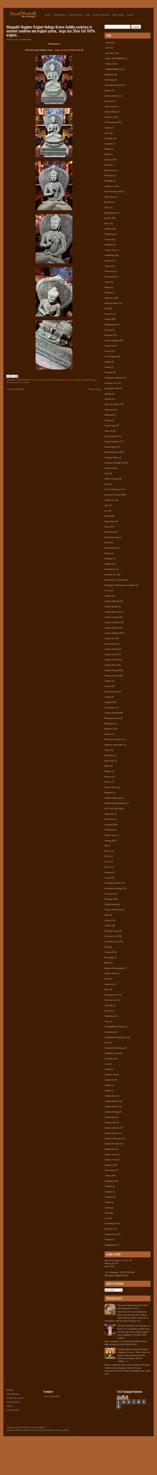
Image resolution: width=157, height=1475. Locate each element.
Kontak (130, 14)
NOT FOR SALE (111, 808)
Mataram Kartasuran (114, 739)
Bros (107, 223)
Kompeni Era (110, 574)
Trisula (108, 1202)
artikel (107, 127)
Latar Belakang (12, 1394)
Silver (107, 1010)
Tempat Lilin (110, 1122)
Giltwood (109, 414)
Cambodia (109, 234)
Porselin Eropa (111, 941)
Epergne (108, 335)
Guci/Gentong (111, 436)
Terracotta (109, 1170)
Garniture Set (111, 383)
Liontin (108, 697)
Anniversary (110, 106)
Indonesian (110, 468)
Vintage (108, 1239)
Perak (107, 877)
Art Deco (109, 117)
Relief (107, 962)
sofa (107, 1042)
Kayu (107, 526)
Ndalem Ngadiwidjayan (115, 803)
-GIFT (107, 47)
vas (106, 1218)
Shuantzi (108, 1005)
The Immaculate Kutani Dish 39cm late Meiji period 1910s (132, 1307)
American (109, 101)
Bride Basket (110, 212)
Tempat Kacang (112, 1111)
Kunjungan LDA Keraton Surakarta (120, 585)
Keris (107, 542)
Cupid (107, 281)
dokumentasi (110, 324)
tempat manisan (112, 1127)
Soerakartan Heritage (114, 1037)
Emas (107, 329)
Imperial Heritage (51, 380)
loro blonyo (110, 707)
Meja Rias (109, 755)
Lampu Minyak (111, 670)
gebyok (108, 393)
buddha (39, 380)
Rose (107, 978)
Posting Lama (95, 389)
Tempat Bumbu (111, 1106)
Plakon (108, 925)
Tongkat (108, 1191)
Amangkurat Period (113, 85)
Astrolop (108, 138)
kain (106, 510)
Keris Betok (110, 548)
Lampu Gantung (112, 601)
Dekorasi (109, 297)
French (108, 351)
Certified (109, 244)
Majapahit (109, 723)
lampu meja (110, 665)
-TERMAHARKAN (22, 380)
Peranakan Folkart (113, 883)
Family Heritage (112, 340)
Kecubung (109, 532)
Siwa (107, 1021)
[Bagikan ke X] (13, 376)
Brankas (108, 202)
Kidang (108, 553)
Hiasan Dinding (111, 441)
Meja (107, 750)
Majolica (108, 728)
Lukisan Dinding (112, 712)
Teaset (108, 1090)
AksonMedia (28, 1430)
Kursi (107, 590)
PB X (107, 867)
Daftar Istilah (118, 14)
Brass (107, 207)
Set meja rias (111, 1000)
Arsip (87, 14)
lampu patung (111, 675)
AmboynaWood (112, 95)
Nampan (108, 792)
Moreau (108, 776)
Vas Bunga (109, 1223)
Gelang (108, 399)
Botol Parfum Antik (113, 191)
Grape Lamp (110, 425)
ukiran (107, 1212)
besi (106, 164)
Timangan (109, 1181)
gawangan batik (112, 388)
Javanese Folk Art (66, 380)
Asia (106, 133)
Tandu (107, 1069)
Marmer (108, 734)
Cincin (107, 266)
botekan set (110, 186)
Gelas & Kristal (112, 404)
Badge (108, 148)
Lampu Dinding (111, 622)
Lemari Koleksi (75, 14)
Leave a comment (22, 382)
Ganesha (108, 372)
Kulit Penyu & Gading (114, 579)
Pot (106, 947)
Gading (108, 361)
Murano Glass (111, 787)
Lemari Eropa (111, 691)
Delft (107, 308)
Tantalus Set (110, 1074)
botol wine (109, 196)
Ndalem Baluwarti (113, 798)
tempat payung (111, 1133)
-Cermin (108, 42)
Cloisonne (109, 271)
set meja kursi (111, 994)
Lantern (108, 681)
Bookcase (109, 175)
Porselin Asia (110, 936)
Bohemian (109, 170)
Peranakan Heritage (114, 888)
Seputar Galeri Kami (15, 1398)
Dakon (107, 287)
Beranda (10, 1390)
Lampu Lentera (111, 649)
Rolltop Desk (110, 973)
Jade (107, 484)
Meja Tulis (109, 760)
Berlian (108, 159)
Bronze (33, 380)
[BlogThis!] (10, 376)
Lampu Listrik (111, 659)
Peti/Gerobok (111, 904)
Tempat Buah (111, 1101)
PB (106, 845)
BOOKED (109, 180)
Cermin (108, 239)
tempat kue (110, 1117)
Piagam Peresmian (113, 909)
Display (108, 319)
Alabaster (109, 74)
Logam (108, 702)
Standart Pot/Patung (114, 1048)
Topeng (108, 1196)
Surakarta (109, 1058)
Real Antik (109, 957)
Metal (107, 766)
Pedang (108, 872)
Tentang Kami (59, 14)
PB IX (107, 851)
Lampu (108, 595)
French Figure (111, 356)
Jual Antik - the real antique (33, 1427)
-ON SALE (109, 53)
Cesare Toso (110, 250)
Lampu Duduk (111, 627)
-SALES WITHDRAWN (114, 58)
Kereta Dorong (111, 537)
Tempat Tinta (111, 1159)
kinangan (109, 558)
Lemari (108, 686)
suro (107, 1064)
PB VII (107, 861)
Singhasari (109, 1016)
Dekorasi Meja (111, 303)
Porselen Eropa (112, 931)
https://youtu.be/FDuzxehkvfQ (68, 50)
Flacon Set (109, 345)
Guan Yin (109, 430)
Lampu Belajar (111, 606)
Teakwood (109, 1079)
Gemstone (109, 409)
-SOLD (108, 63)
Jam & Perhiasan (112, 489)
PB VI (107, 856)
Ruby (107, 989)
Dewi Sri (108, 313)
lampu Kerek (110, 643)
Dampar (108, 292)
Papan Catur (110, 835)
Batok (107, 154)
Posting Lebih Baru (15, 389)
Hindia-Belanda (112, 452)
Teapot (108, 1085)
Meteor (108, 771)
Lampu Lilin (110, 654)
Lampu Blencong (112, 611)
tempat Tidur (111, 1154)
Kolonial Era (110, 569)
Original (77, 380)
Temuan (9, 382)
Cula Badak (110, 276)
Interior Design (111, 478)
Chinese (108, 260)
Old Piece (109, 819)
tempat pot (110, 1149)
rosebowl (109, 984)
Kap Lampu (110, 521)
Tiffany (108, 1175)
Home (47, 14)
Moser (107, 782)
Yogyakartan (110, 1244)
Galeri (107, 367)
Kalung (108, 516)
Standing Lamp (111, 1053)
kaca (107, 505)
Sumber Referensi (101, 14)
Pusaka (108, 952)
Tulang (108, 1207)
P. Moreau (109, 829)
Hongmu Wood (111, 457)
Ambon (108, 90)
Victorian (108, 1228)
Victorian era (110, 1234)
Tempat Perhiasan (113, 1138)
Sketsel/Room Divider (114, 1026)
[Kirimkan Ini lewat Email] (7, 376)
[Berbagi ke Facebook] (16, 376)
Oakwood (109, 814)
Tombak (108, 1186)
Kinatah (108, 564)
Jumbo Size (110, 500)
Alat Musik (109, 79)
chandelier (109, 255)
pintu (107, 915)
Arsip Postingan (13, 1402)
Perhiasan (109, 893)
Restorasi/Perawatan (114, 968)
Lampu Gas (110, 638)
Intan (107, 473)
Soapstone (109, 1032)
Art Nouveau (110, 122)
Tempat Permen (112, 1143)
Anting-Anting (111, 111)
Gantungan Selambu (114, 377)
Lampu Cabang (111, 617)
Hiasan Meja (110, 446)
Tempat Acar (110, 1095)
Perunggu (92, 380)
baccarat (108, 143)
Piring (107, 920)
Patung (85, 380)
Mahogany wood (112, 718)
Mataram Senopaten (114, 744)
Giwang (108, 420)
